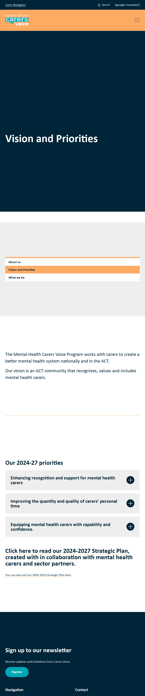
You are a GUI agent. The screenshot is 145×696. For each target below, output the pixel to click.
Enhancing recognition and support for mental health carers (63, 480)
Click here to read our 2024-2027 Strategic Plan (66, 550)
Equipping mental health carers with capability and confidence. (60, 526)
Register (17, 672)
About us (14, 262)
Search (106, 5)
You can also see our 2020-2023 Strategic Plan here (38, 575)
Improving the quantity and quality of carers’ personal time (64, 503)
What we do (16, 277)
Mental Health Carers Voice (16, 20)
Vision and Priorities (21, 269)
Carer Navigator (15, 5)
